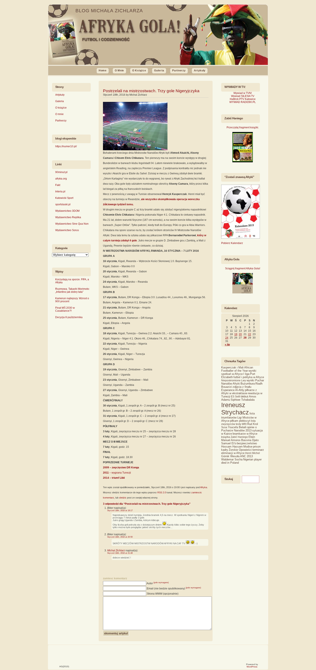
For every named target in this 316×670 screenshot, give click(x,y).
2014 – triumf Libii (114, 477)
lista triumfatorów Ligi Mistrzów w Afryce (238, 417)
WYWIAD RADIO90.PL (242, 102)
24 (226, 337)
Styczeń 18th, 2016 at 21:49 (120, 553)
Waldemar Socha (231, 459)
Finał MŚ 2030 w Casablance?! (65, 309)
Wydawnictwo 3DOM (67, 210)
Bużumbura (248, 383)
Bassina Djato (250, 440)
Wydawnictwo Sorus (67, 230)
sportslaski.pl (63, 204)
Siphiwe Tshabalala (243, 399)
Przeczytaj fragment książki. (243, 127)
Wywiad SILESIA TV (242, 96)
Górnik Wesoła (230, 456)
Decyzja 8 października (69, 317)
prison (257, 446)
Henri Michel (252, 453)
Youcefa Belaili (237, 427)
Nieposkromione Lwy (233, 380)
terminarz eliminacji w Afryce (242, 451)
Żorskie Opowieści (240, 449)
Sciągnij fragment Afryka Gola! (242, 268)
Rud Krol (252, 424)
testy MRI (241, 424)
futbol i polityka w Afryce (248, 377)
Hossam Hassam (232, 446)
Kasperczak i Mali (232, 367)
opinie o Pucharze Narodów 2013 (239, 429)
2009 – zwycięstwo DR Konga (121, 467)
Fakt (57, 185)
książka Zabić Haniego (234, 436)
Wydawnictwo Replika (68, 217)
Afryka (203, 487)
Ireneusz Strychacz (235, 408)
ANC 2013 (246, 456)
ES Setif (235, 396)
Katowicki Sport (64, 197)
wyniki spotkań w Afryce (238, 372)
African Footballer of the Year (237, 369)
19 (235, 334)
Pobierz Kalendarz (232, 243)
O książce (139, 70)
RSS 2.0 (161, 492)
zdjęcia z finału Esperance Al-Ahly (236, 388)
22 (249, 334)
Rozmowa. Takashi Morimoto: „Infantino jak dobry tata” (72, 290)
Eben (252, 436)
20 (240, 334)
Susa (224, 427)
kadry (224, 449)
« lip (227, 344)
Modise (247, 446)
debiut (244, 396)
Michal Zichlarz (116, 550)
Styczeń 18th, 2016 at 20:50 (120, 537)
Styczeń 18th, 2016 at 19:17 (120, 510)
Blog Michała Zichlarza (109, 10)
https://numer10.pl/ (66, 146)
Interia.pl (60, 191)
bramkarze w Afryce (245, 433)
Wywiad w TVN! (242, 93)
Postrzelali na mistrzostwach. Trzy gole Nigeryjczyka (151, 91)
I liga (246, 374)
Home (103, 70)
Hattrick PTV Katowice (243, 99)
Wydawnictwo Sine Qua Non (72, 223)
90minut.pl (61, 172)
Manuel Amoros (231, 440)
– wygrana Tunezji (117, 472)
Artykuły (200, 70)
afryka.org (61, 178)
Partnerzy (179, 70)
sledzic (122, 497)
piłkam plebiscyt (240, 420)
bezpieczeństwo (247, 443)
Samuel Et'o (228, 443)
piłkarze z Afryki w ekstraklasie (239, 391)
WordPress (252, 666)
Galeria (159, 70)
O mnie (119, 70)
